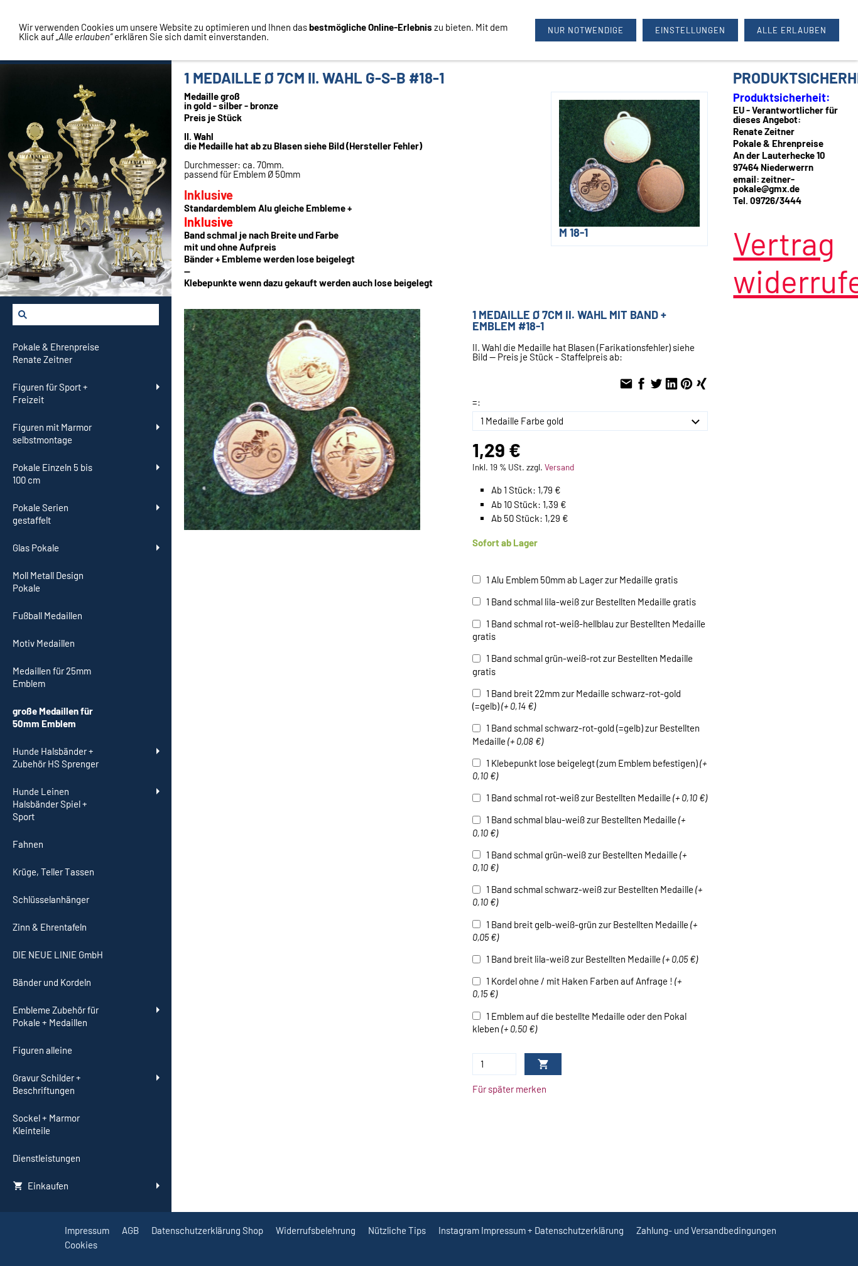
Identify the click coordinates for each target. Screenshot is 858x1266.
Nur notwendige (586, 30)
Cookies (81, 1244)
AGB (130, 1230)
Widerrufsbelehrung (316, 1230)
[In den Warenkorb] (543, 1064)
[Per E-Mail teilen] (626, 384)
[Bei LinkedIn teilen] (671, 384)
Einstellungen (690, 30)
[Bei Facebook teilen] (641, 384)
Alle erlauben (792, 30)
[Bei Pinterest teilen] (686, 384)
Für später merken (509, 1089)
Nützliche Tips (397, 1230)
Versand (559, 467)
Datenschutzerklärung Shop (207, 1230)
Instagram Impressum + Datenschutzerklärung (531, 1230)
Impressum (87, 1230)
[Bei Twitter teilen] (656, 384)
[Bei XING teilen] (701, 384)
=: (476, 402)
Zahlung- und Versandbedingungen (706, 1230)
